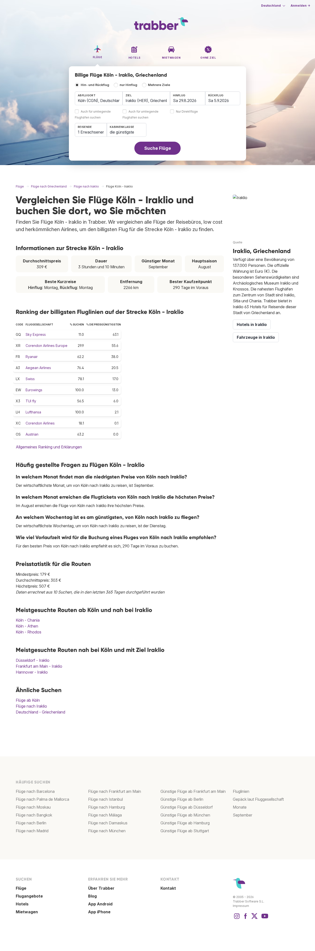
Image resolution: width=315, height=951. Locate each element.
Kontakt (168, 888)
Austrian (32, 434)
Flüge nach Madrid (32, 830)
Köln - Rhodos (28, 631)
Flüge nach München (107, 830)
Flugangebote (29, 896)
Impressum (241, 906)
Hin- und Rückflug (95, 85)
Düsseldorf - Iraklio (32, 660)
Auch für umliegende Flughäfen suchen (93, 114)
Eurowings (34, 390)
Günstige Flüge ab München (185, 815)
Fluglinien (241, 791)
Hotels (22, 903)
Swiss (30, 379)
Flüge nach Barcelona (35, 791)
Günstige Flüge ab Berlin (181, 799)
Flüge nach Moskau (33, 807)
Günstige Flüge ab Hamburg (185, 822)
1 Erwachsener (91, 132)
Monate (240, 807)
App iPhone (99, 911)
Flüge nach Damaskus (107, 822)
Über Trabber (101, 888)
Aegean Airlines (38, 368)
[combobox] (99, 98)
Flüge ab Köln (28, 700)
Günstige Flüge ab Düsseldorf (186, 807)
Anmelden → (300, 5)
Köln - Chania (28, 620)
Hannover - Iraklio (32, 672)
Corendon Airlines (40, 423)
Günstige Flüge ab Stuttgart (184, 830)
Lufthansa (33, 412)
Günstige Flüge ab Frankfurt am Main (193, 791)
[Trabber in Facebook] (246, 918)
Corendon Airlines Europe (46, 345)
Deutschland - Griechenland (40, 712)
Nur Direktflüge (187, 112)
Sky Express (36, 334)
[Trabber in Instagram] (237, 918)
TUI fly (31, 401)
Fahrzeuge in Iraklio (256, 337)
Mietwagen (27, 911)
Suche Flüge (157, 148)
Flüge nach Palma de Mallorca (42, 799)
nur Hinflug (128, 85)
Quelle (237, 242)
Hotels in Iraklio (252, 324)
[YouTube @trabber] (264, 918)
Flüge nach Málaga (105, 815)
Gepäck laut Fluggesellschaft (258, 799)
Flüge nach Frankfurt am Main (114, 791)
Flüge (21, 888)
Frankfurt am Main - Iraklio (39, 666)
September (242, 815)
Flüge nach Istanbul (105, 799)
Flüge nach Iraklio (31, 706)
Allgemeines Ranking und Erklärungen (49, 446)
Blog (92, 896)
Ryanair (32, 357)
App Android (100, 903)
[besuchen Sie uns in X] (254, 918)
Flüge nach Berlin (31, 822)
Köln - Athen (27, 626)
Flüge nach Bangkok (34, 815)
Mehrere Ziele (159, 85)
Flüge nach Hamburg (106, 807)
